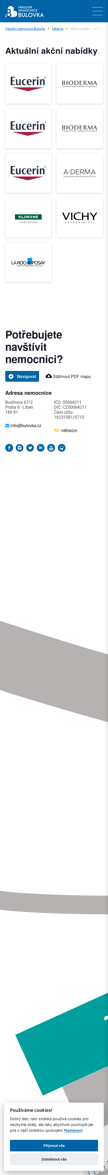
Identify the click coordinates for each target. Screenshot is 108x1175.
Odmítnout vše (54, 1159)
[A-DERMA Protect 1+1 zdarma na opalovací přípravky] (80, 173)
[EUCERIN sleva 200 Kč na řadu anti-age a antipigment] (28, 84)
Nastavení (73, 1130)
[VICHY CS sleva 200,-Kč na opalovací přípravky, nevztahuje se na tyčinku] (80, 217)
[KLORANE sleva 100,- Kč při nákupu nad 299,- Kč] (28, 217)
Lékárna (57, 28)
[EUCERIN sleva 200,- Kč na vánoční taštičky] (28, 173)
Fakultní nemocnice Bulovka (25, 28)
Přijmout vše (54, 1146)
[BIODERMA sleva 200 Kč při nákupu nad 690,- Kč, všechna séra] (80, 84)
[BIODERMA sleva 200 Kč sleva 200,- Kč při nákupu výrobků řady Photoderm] (80, 128)
